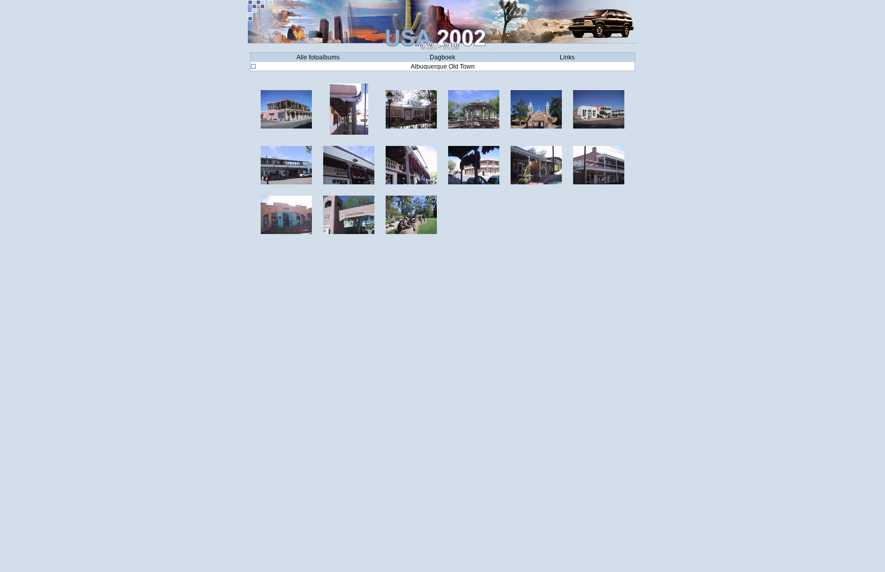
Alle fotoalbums (318, 57)
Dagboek (442, 57)
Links (567, 57)
